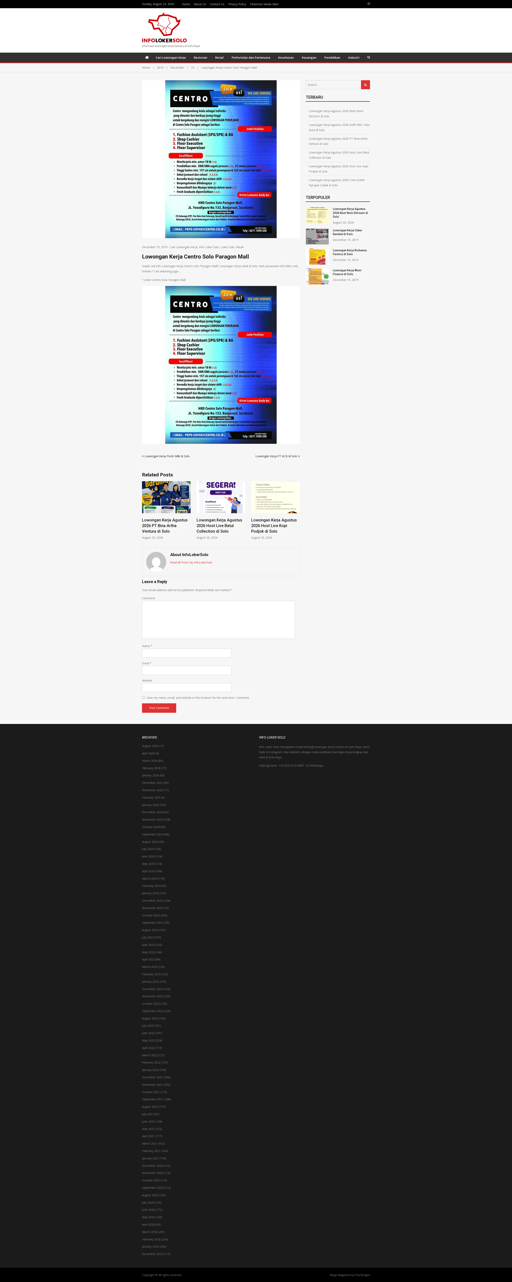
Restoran (200, 57)
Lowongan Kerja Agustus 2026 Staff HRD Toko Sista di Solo (339, 127)
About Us (200, 4)
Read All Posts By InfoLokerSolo (191, 562)
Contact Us (217, 4)
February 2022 (151, 1062)
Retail (219, 57)
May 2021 (148, 1129)
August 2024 (150, 842)
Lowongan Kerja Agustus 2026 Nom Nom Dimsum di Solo (275, 526)
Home (186, 4)
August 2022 (150, 1018)
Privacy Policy (237, 4)
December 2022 (152, 989)
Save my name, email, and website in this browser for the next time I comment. (198, 698)
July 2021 (148, 1114)
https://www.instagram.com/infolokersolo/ (369, 3)
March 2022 (149, 1055)
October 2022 (151, 1003)
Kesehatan (286, 57)
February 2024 (151, 886)
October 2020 (151, 1180)
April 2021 (148, 1136)
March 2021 (149, 1143)
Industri (353, 57)
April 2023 (148, 959)
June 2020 (148, 1210)
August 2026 (150, 746)
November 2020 (152, 1173)
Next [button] (297, 512)
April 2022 (148, 1048)
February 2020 (151, 1239)
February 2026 (151, 768)
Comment (148, 598)
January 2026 (150, 775)
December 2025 (152, 783)
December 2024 (152, 812)
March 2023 (149, 967)
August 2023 (150, 930)
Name (147, 646)
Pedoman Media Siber (264, 4)
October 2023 (151, 915)
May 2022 (148, 1040)
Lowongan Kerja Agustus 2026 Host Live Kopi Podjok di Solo (219, 526)
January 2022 (150, 1070)
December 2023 (152, 900)
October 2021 (151, 1092)
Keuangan (309, 57)
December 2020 (152, 1166)
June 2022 (148, 1033)
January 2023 (150, 981)
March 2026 (149, 761)
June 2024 (148, 856)
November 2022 (152, 996)
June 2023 (148, 945)
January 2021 (150, 1158)
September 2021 (152, 1099)
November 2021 (152, 1085)
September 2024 (152, 834)
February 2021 (151, 1151)
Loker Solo (228, 247)
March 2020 (149, 1232)
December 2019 (152, 1254)
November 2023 (152, 908)
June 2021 (148, 1121)
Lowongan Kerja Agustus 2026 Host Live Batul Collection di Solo (165, 526)
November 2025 (152, 790)
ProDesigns (362, 1275)
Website (147, 680)
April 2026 (148, 753)
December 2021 (152, 1077)
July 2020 (148, 1202)
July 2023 (148, 937)
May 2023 (148, 952)
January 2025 (150, 805)
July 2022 (148, 1025)
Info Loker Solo (209, 247)
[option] (166, 510)
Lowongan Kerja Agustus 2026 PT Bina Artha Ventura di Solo (338, 141)
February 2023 (151, 974)
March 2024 (149, 878)
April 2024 (148, 871)
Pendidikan (332, 57)
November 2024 (152, 819)
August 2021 (150, 1107)
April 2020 (148, 1224)
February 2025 (151, 797)
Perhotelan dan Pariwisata (251, 57)
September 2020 (152, 1188)
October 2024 (151, 827)
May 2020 (148, 1217)
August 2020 (150, 1195)
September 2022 (152, 1011)
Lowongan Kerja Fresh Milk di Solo (167, 456)
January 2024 (150, 893)
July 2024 (148, 849)
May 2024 (148, 864)
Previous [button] (144, 512)
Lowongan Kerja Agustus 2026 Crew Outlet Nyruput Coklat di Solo (337, 182)
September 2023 (152, 922)
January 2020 (150, 1246)
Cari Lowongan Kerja (171, 57)
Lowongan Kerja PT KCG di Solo (276, 456)
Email (146, 663)
